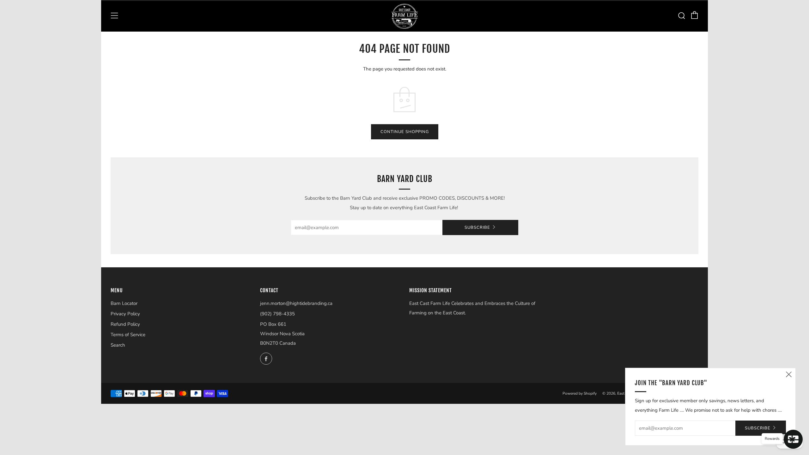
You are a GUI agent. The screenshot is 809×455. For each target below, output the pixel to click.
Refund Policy (125, 324)
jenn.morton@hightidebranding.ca (296, 303)
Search (118, 345)
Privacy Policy (125, 314)
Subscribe (477, 227)
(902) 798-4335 (277, 314)
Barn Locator (124, 303)
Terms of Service (128, 334)
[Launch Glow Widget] (793, 439)
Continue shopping (404, 132)
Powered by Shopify (580, 393)
